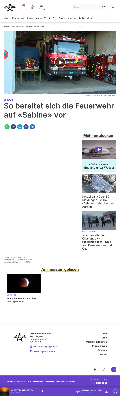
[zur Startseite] (10, 7)
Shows (30, 18)
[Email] (19, 126)
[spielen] (42, 391)
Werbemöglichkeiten (96, 342)
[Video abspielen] (60, 62)
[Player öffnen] (115, 391)
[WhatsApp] (7, 126)
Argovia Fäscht (43, 18)
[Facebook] (26, 126)
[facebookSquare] (95, 369)
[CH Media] (99, 382)
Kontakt (103, 354)
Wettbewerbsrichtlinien (65, 381)
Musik (6, 18)
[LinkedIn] (32, 126)
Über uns (72, 18)
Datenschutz (38, 381)
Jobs (104, 337)
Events (62, 18)
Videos (6, 26)
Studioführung (99, 346)
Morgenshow (18, 18)
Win (54, 18)
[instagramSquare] (103, 369)
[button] (41, 7)
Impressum (49, 381)
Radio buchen (85, 18)
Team (104, 333)
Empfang (102, 350)
